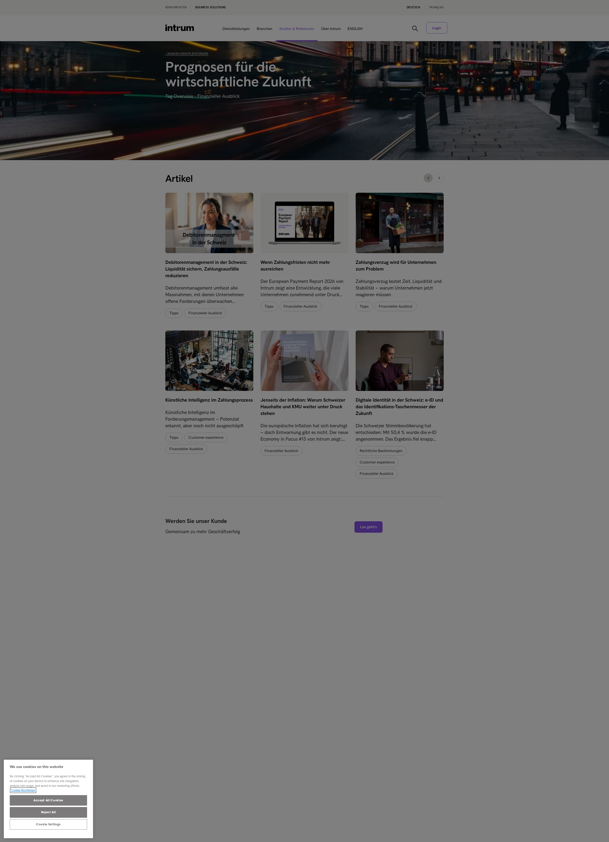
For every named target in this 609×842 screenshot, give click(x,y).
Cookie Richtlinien (23, 790)
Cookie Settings (48, 824)
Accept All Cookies (48, 800)
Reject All (48, 812)
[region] (48, 799)
